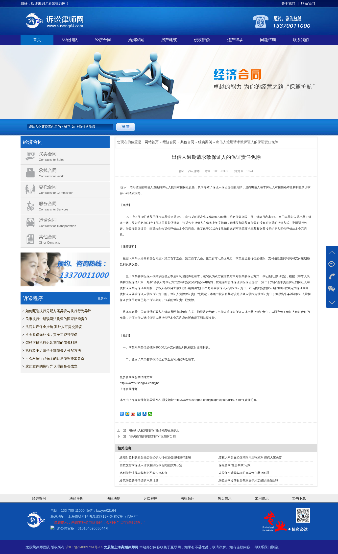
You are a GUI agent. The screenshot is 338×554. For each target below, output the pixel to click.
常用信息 (262, 498)
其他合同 (187, 142)
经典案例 (205, 142)
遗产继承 (235, 40)
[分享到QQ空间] (127, 414)
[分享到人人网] (145, 414)
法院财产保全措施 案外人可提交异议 (53, 327)
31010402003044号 (93, 528)
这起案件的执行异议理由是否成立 (51, 366)
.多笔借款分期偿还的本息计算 (138, 480)
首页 (37, 40)
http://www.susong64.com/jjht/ (139, 383)
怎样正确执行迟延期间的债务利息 (51, 343)
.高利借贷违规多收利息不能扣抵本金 (143, 473)
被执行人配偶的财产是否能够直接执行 (154, 430)
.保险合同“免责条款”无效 (234, 465)
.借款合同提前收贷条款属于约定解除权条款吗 (248, 480)
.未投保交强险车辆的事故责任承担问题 (243, 473)
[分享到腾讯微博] (139, 414)
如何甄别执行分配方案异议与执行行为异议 (58, 311)
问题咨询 (268, 40)
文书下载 (299, 498)
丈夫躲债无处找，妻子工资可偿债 (51, 335)
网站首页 (152, 142)
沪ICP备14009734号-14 (84, 547)
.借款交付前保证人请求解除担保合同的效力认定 (150, 465)
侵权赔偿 (202, 40)
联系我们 (301, 40)
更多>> (102, 298)
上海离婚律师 (137, 400)
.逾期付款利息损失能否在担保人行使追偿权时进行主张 (155, 457)
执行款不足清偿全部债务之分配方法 (53, 350)
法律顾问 (187, 498)
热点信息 (225, 498)
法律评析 (76, 498)
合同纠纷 (132, 377)
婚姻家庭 (136, 40)
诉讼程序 (150, 498)
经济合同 (103, 40)
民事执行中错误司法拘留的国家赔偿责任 (56, 319)
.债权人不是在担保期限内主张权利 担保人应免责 (250, 457)
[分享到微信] (150, 414)
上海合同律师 (129, 389)
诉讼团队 (70, 40)
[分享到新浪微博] (133, 414)
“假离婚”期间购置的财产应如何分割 (152, 436)
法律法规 (113, 498)
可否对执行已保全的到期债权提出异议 (54, 358)
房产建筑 (169, 40)
